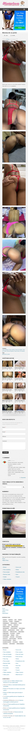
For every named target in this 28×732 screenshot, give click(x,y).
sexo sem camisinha (7, 640)
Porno (3, 558)
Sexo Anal (5, 665)
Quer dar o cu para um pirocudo (9, 378)
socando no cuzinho (7, 641)
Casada (10, 621)
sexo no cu (5, 638)
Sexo (17, 574)
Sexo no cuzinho (12, 638)
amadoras (10, 619)
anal (15, 619)
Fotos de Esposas (10, 351)
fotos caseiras (22, 628)
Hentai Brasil (5, 613)
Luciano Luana (6, 680)
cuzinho (4, 624)
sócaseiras (5, 643)
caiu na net (5, 621)
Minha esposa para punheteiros (9, 400)
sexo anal (12, 636)
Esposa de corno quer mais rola (9, 411)
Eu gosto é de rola (19, 378)
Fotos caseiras (12, 349)
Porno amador (6, 572)
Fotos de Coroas (19, 654)
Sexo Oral (18, 665)
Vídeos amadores (7, 579)
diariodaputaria (6, 628)
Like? (7, 35)
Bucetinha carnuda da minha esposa (10, 367)
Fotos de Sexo (17, 351)
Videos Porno (5, 560)
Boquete (19, 619)
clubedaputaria (6, 623)
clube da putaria (14, 623)
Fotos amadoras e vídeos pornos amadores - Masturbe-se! (14, 725)
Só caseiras (22, 351)
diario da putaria (15, 626)
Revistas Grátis (6, 574)
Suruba (4, 576)
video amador (12, 643)
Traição (5, 670)
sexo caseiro (18, 636)
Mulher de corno (13, 631)
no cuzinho (12, 633)
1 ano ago (12, 460)
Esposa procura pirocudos (8, 389)
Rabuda (12, 635)
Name (3, 427)
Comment (4, 441)
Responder (23, 477)
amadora (4, 619)
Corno (20, 623)
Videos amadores (20, 643)
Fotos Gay (5, 658)
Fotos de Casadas (18, 349)
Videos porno (6, 674)
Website (4, 436)
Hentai (17, 569)
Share (13, 35)
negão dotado (5, 633)
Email (3, 432)
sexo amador (5, 636)
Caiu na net (18, 567)
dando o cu (16, 624)
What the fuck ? (19, 674)
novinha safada (6, 635)
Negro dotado (21, 631)
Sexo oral (20, 638)
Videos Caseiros (19, 672)
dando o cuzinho (6, 626)
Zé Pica (7, 39)
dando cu (10, 624)
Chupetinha (17, 621)
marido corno (5, 631)
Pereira (4, 688)
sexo (17, 635)
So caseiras (15, 641)
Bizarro (4, 567)
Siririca (14, 640)
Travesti (18, 576)
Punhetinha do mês (20, 572)
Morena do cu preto (6, 354)
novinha (18, 633)
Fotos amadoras (5, 349)
